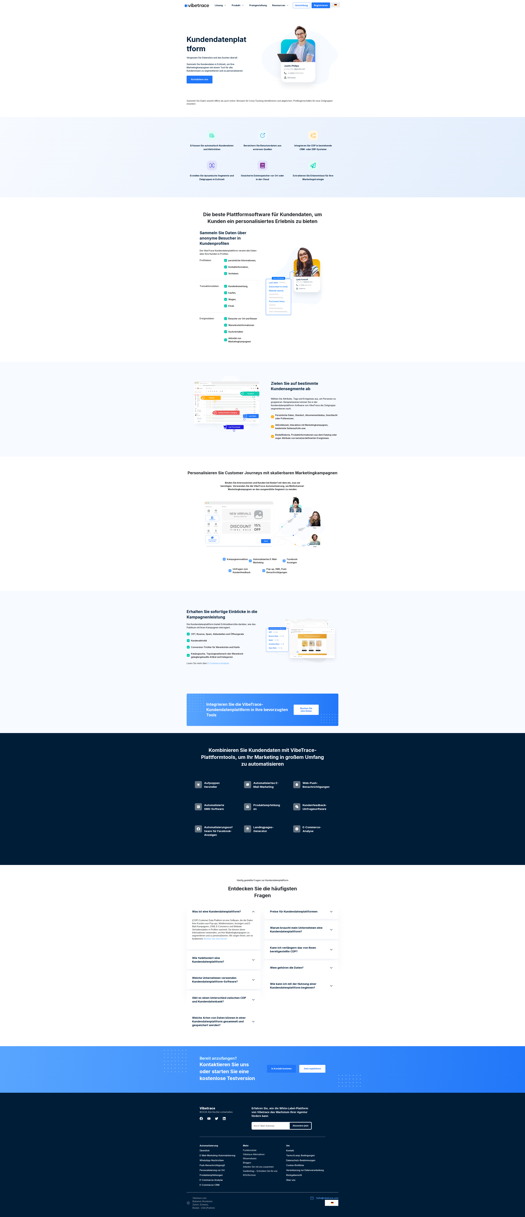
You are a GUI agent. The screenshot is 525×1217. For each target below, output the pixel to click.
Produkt (236, 5)
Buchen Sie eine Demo (306, 709)
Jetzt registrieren (312, 1068)
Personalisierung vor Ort (212, 1170)
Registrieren (321, 5)
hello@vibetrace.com (327, 1198)
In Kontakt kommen (281, 1068)
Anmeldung (301, 5)
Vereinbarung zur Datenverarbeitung (305, 1170)
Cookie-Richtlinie (295, 1165)
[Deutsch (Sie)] (334, 5)
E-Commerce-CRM (209, 1185)
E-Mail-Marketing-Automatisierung (217, 1155)
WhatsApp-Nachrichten (212, 1160)
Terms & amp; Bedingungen (300, 1155)
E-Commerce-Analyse (218, 663)
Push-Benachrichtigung (212, 1165)
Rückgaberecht (294, 1175)
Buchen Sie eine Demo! (215, 939)
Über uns (290, 1180)
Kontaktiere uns (199, 79)
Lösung (219, 5)
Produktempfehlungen (211, 1175)
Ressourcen (278, 5)
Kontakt (290, 1150)
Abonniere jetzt (300, 1126)
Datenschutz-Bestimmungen (300, 1160)
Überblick (205, 1150)
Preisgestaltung (258, 5)
